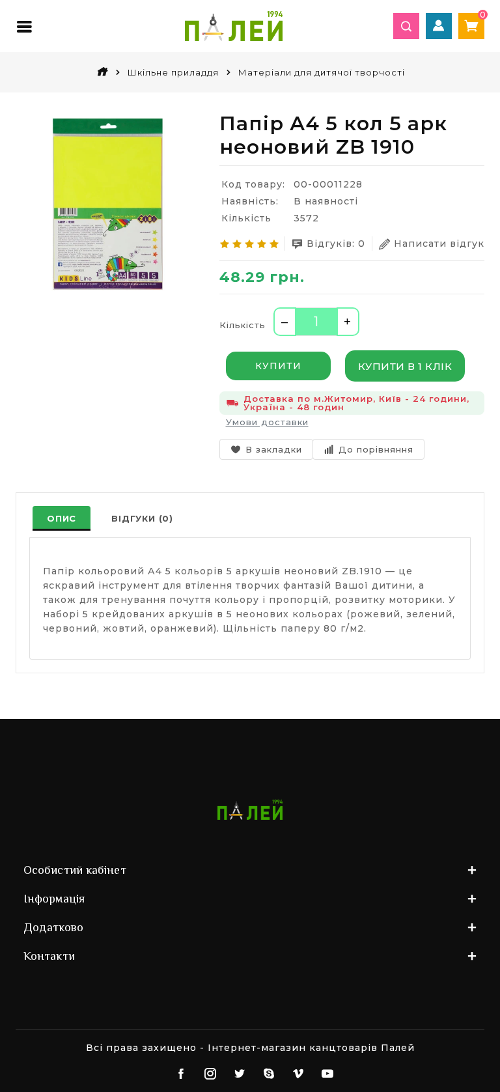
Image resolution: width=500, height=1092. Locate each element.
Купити (278, 366)
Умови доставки (267, 422)
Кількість (242, 325)
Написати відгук (439, 243)
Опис (61, 518)
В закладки (273, 449)
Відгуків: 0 (336, 243)
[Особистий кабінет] (439, 26)
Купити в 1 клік (405, 366)
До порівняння (376, 449)
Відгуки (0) (142, 518)
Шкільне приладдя (173, 72)
